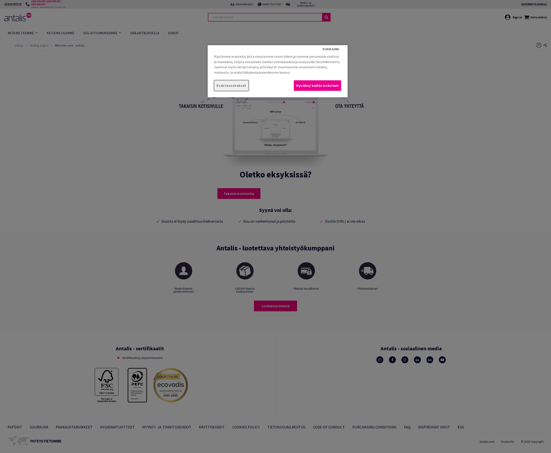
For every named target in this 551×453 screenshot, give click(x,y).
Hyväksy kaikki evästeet (317, 85)
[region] (278, 71)
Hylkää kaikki (331, 48)
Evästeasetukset (231, 85)
